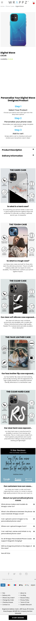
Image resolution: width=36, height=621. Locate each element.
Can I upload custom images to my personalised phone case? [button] (14, 520)
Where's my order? (8, 598)
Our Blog (23, 595)
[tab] (18, 150)
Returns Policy (24, 598)
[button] (18, 150)
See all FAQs (5, 553)
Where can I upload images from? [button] (13, 526)
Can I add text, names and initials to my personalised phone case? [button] (16, 532)
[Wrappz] (18, 2)
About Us (23, 593)
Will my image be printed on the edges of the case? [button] (16, 547)
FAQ (3, 593)
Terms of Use (24, 602)
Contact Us (6, 605)
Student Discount (26, 605)
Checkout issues (7, 602)
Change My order (8, 600)
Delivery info (6, 595)
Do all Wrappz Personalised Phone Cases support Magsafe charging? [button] (16, 540)
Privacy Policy (24, 600)
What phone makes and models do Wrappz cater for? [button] (14, 505)
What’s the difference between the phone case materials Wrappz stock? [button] (16, 513)
